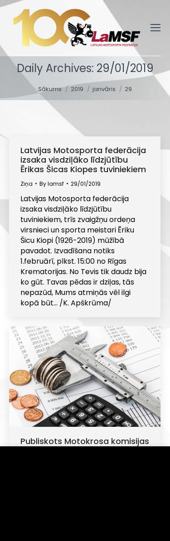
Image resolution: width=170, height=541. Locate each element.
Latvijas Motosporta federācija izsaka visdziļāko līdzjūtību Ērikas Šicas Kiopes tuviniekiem (83, 160)
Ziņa (26, 184)
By (51, 184)
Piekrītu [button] (36, 520)
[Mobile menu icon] (155, 27)
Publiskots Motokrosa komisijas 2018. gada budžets (84, 445)
